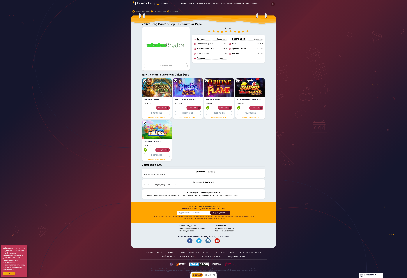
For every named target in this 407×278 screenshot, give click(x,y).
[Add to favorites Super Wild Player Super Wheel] (238, 80)
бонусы (216, 4)
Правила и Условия (210, 257)
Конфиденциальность (200, 253)
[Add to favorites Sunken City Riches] (144, 80)
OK (9, 274)
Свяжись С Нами (188, 257)
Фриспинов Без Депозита (224, 231)
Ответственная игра (225, 253)
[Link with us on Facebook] (189, 240)
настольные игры (204, 4)
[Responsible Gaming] (230, 264)
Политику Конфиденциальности (229, 216)
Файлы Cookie (169, 257)
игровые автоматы (188, 4)
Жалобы (171, 253)
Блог (247, 4)
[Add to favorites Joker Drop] (214, 275)
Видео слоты (222, 39)
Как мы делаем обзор (234, 257)
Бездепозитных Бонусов (224, 228)
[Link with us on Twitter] (199, 240)
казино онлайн (226, 4)
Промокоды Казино (187, 231)
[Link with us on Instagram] (208, 240)
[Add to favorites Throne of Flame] (206, 80)
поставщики (239, 4)
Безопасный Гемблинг (251, 253)
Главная (149, 253)
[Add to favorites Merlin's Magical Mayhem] (175, 80)
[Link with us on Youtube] (217, 240)
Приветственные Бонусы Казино (192, 228)
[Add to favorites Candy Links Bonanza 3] (144, 122)
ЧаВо (182, 253)
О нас (160, 253)
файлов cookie (8, 270)
